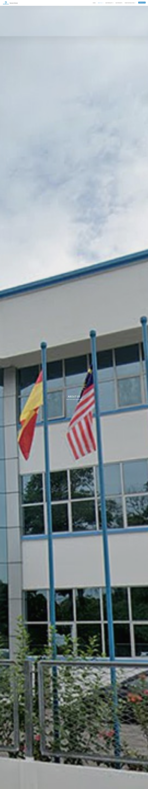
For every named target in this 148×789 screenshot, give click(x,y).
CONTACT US (142, 2)
